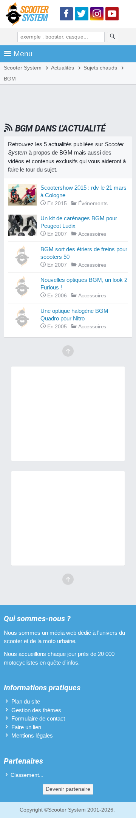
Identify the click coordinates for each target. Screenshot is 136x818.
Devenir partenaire (68, 789)
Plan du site (25, 701)
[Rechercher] (112, 37)
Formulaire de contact (38, 718)
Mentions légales (32, 735)
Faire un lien (26, 727)
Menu (23, 53)
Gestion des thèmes (36, 710)
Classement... (27, 775)
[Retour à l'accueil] (29, 15)
